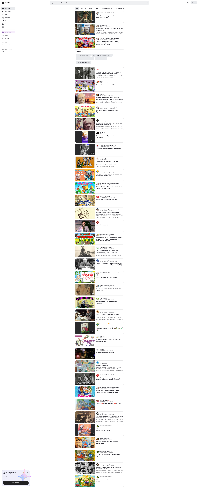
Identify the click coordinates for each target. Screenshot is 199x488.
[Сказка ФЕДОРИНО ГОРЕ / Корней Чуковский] (85, 302)
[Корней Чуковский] (85, 226)
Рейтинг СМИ (5, 47)
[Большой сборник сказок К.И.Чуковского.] (85, 86)
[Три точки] (123, 13)
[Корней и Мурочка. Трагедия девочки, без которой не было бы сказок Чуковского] (85, 379)
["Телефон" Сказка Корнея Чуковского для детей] (85, 481)
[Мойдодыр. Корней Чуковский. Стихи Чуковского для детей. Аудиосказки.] (85, 392)
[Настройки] (188, 3)
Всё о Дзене (5, 42)
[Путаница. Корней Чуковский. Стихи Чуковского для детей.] (85, 111)
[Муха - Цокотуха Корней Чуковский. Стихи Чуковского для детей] (85, 188)
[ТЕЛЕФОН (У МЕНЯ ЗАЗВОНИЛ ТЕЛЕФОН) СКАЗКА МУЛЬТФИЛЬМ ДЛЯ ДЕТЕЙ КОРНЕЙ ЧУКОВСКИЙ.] (85, 239)
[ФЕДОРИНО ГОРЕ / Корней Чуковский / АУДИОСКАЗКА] (85, 341)
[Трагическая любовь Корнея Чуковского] (85, 149)
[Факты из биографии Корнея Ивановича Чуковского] (85, 290)
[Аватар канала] (97, 13)
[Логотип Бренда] (3, 3)
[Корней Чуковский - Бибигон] (85, 353)
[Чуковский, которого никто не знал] (85, 200)
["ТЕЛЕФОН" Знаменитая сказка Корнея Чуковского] (85, 455)
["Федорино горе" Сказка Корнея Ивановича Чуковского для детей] (85, 430)
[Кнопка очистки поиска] (147, 2)
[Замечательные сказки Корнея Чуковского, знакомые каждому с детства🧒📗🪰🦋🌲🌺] (85, 328)
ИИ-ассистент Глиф (6, 44)
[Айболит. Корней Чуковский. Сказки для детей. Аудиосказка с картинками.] (85, 277)
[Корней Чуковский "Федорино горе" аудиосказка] (85, 443)
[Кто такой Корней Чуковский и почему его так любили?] (85, 137)
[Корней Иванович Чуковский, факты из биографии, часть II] (85, 17)
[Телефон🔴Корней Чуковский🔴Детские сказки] (85, 404)
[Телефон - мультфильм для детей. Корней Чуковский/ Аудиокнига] (85, 175)
